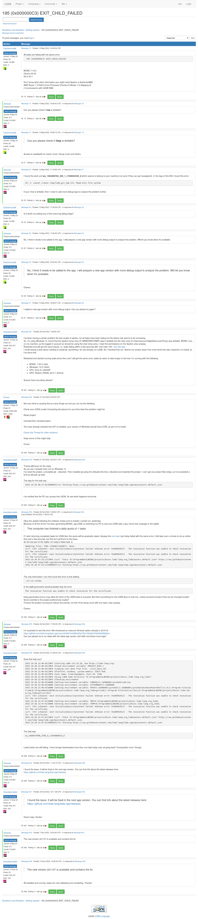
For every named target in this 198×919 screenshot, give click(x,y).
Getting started (32, 29)
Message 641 (26, 791)
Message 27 (26, 303)
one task (115, 536)
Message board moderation (13, 33)
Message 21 (26, 132)
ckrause (7, 103)
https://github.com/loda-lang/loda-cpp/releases (45, 772)
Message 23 (26, 169)
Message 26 (26, 262)
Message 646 (26, 861)
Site (64, 3)
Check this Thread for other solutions (41, 432)
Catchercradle (9, 48)
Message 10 (26, 48)
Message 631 (26, 331)
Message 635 (26, 624)
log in (31, 37)
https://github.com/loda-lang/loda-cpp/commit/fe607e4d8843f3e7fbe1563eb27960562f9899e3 (67, 633)
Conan (6, 397)
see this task (119, 346)
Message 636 (26, 652)
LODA (7, 4)
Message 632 (26, 397)
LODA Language (102, 916)
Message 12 (26, 103)
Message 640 (26, 763)
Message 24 (26, 207)
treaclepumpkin (10, 331)
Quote (59, 96)
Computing (33, 3)
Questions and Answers (13, 29)
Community (50, 3)
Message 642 (26, 832)
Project (19, 3)
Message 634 (26, 512)
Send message (10, 53)
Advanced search (10, 23)
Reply (51, 96)
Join (180, 3)
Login (188, 3)
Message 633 (26, 459)
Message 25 (26, 233)
